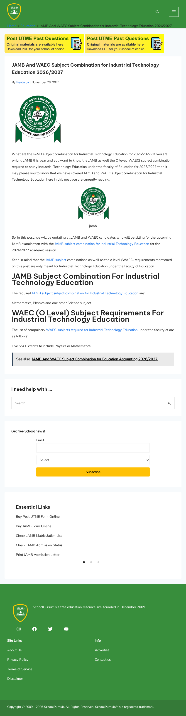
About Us (14, 650)
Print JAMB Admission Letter (37, 554)
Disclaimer (15, 678)
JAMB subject (56, 260)
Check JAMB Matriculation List (39, 535)
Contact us (103, 659)
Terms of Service (19, 669)
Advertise (102, 650)
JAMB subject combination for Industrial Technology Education (102, 244)
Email (40, 440)
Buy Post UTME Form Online (38, 516)
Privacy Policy (17, 659)
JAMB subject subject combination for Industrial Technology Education (85, 293)
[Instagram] (18, 629)
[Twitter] (50, 629)
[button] (84, 562)
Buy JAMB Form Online (33, 526)
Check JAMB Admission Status (39, 545)
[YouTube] (66, 629)
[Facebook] (34, 629)
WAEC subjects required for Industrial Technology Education (92, 330)
